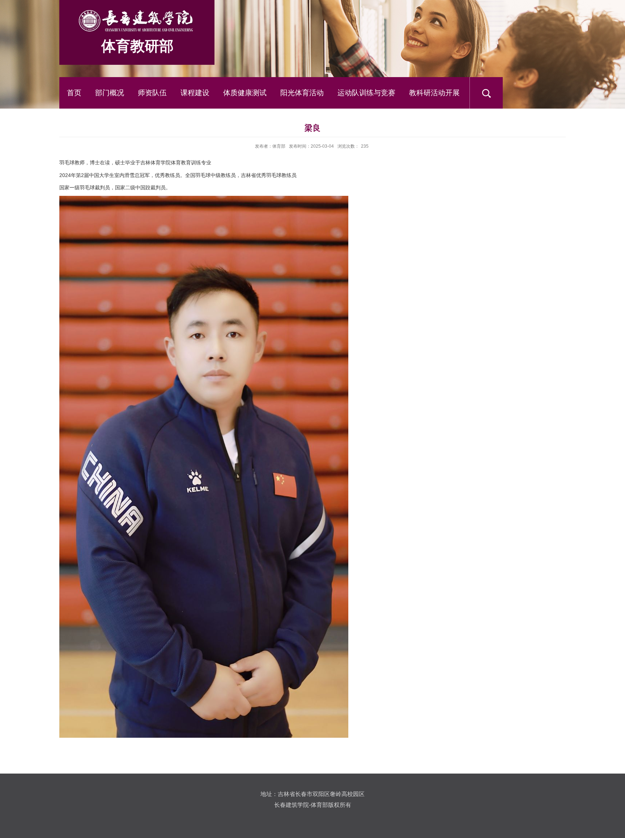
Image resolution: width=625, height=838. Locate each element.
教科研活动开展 (434, 93)
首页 (74, 93)
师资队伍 (152, 93)
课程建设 (194, 93)
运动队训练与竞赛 (366, 93)
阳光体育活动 (302, 93)
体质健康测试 (245, 93)
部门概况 (109, 93)
